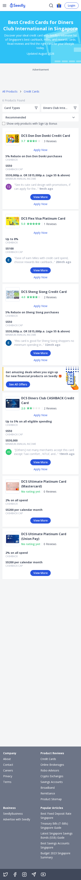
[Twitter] (5, 874)
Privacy (7, 776)
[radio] (28, 141)
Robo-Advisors (49, 770)
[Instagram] (24, 874)
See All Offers (18, 384)
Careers (8, 770)
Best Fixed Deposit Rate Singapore (55, 816)
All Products (9, 91)
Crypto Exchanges (51, 776)
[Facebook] (15, 874)
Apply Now (40, 150)
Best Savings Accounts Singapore (54, 845)
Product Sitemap (51, 799)
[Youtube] (43, 874)
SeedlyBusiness (13, 813)
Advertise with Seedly (16, 819)
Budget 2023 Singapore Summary (55, 855)
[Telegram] (33, 874)
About (7, 759)
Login (71, 5)
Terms (7, 782)
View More (40, 197)
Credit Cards (31, 91)
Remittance (47, 793)
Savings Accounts (51, 782)
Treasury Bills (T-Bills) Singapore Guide (54, 825)
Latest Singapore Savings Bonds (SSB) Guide (56, 835)
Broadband (47, 787)
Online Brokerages (52, 765)
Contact (8, 765)
